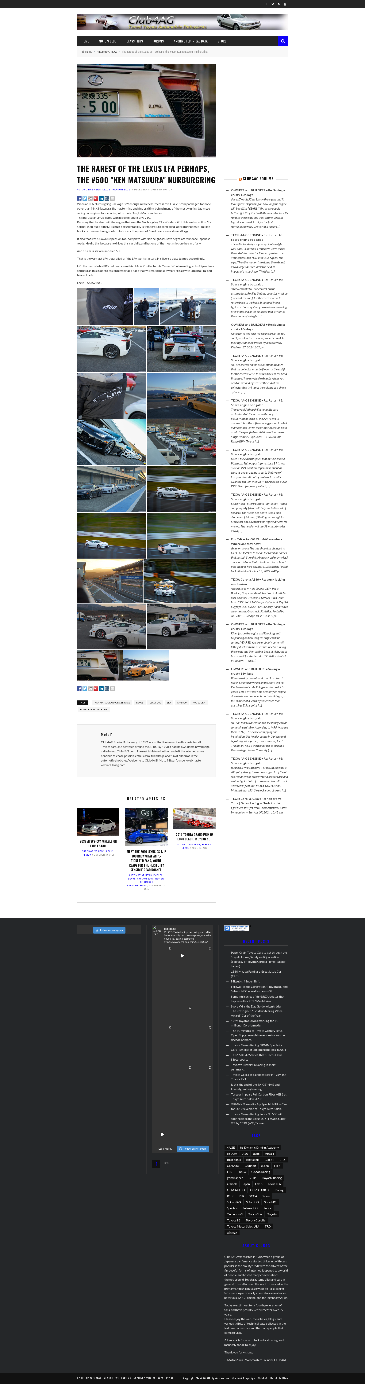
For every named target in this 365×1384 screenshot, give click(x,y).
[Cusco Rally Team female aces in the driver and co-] (182, 995)
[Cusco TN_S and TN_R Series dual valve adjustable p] (202, 1015)
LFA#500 (181, 702)
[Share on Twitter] (85, 198)
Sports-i (232, 1208)
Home (85, 41)
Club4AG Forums (258, 179)
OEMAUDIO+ (259, 1190)
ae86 (256, 1153)
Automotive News (89, 189)
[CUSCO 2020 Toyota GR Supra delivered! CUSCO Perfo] (182, 975)
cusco (265, 1165)
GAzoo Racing (260, 1171)
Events (158, 875)
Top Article (146, 882)
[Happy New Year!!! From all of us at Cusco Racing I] (162, 1134)
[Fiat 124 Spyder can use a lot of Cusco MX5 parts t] (182, 1075)
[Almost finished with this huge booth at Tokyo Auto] (162, 1075)
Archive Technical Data (191, 41)
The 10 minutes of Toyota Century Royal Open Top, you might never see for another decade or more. (258, 1035)
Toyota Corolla (255, 1220)
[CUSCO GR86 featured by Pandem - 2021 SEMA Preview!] (202, 955)
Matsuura (199, 702)
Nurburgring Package (93, 709)
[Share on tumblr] (107, 198)
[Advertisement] (256, 87)
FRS (229, 1171)
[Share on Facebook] (79, 198)
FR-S (277, 1165)
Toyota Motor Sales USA (243, 1226)
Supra (267, 1208)
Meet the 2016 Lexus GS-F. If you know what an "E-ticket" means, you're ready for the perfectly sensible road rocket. (146, 860)
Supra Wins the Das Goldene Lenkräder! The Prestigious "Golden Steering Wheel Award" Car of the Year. (257, 1010)
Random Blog (122, 189)
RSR (241, 1196)
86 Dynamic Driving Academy (259, 1147)
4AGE (231, 1147)
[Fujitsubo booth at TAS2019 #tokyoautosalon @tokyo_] (202, 1055)
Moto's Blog (108, 41)
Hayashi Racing (272, 1178)
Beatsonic (252, 1159)
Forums (158, 41)
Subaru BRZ (250, 1208)
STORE (222, 41)
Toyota (272, 1214)
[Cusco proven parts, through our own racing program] (202, 1094)
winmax (232, 1232)
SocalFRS (270, 1202)
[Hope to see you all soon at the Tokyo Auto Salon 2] (182, 1134)
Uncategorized (137, 885)
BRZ (282, 1159)
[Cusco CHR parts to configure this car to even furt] (202, 1075)
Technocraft (235, 1214)
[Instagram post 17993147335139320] (202, 1114)
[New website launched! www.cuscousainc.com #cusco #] (162, 975)
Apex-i (269, 1153)
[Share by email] (112, 198)
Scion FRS (252, 1202)
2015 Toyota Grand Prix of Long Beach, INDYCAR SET (194, 836)
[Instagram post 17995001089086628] (182, 1114)
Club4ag (250, 1165)
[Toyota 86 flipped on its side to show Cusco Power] (182, 1015)
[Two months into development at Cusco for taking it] (202, 975)
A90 (245, 1153)
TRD (268, 1226)
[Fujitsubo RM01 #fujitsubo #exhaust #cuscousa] (182, 1094)
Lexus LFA (155, 702)
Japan (246, 1184)
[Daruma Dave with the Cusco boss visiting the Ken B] (202, 995)
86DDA (232, 1153)
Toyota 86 (233, 1220)
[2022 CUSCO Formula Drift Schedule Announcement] (162, 955)
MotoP (167, 189)
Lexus (106, 189)
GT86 (252, 1178)
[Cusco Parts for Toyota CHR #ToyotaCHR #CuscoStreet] (162, 1035)
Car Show (233, 1165)
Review (87, 854)
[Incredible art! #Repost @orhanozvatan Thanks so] (182, 1035)
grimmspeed (235, 1178)
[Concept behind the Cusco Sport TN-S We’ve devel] (162, 1114)
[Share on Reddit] (90, 198)
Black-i (269, 1159)
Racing (279, 1190)
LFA (169, 702)
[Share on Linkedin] (101, 198)
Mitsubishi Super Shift (245, 981)
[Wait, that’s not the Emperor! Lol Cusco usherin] (162, 1015)
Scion (266, 1196)
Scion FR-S (234, 1202)
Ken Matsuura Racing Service (112, 702)
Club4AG (201, 1378)
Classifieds (135, 41)
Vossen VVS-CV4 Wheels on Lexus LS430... (98, 843)
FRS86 (241, 1171)
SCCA (253, 1196)
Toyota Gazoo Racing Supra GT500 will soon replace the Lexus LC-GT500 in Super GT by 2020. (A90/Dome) (258, 1118)
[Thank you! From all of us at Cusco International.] (162, 1055)
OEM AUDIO (236, 1190)
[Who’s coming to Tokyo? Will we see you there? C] (162, 1094)
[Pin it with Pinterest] (96, 198)
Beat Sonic (234, 1159)
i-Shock (232, 1184)
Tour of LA (255, 1214)
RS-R (230, 1196)
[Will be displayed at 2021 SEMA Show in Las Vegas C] (182, 955)
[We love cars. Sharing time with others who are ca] (202, 1035)
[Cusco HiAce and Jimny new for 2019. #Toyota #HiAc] (182, 1055)
